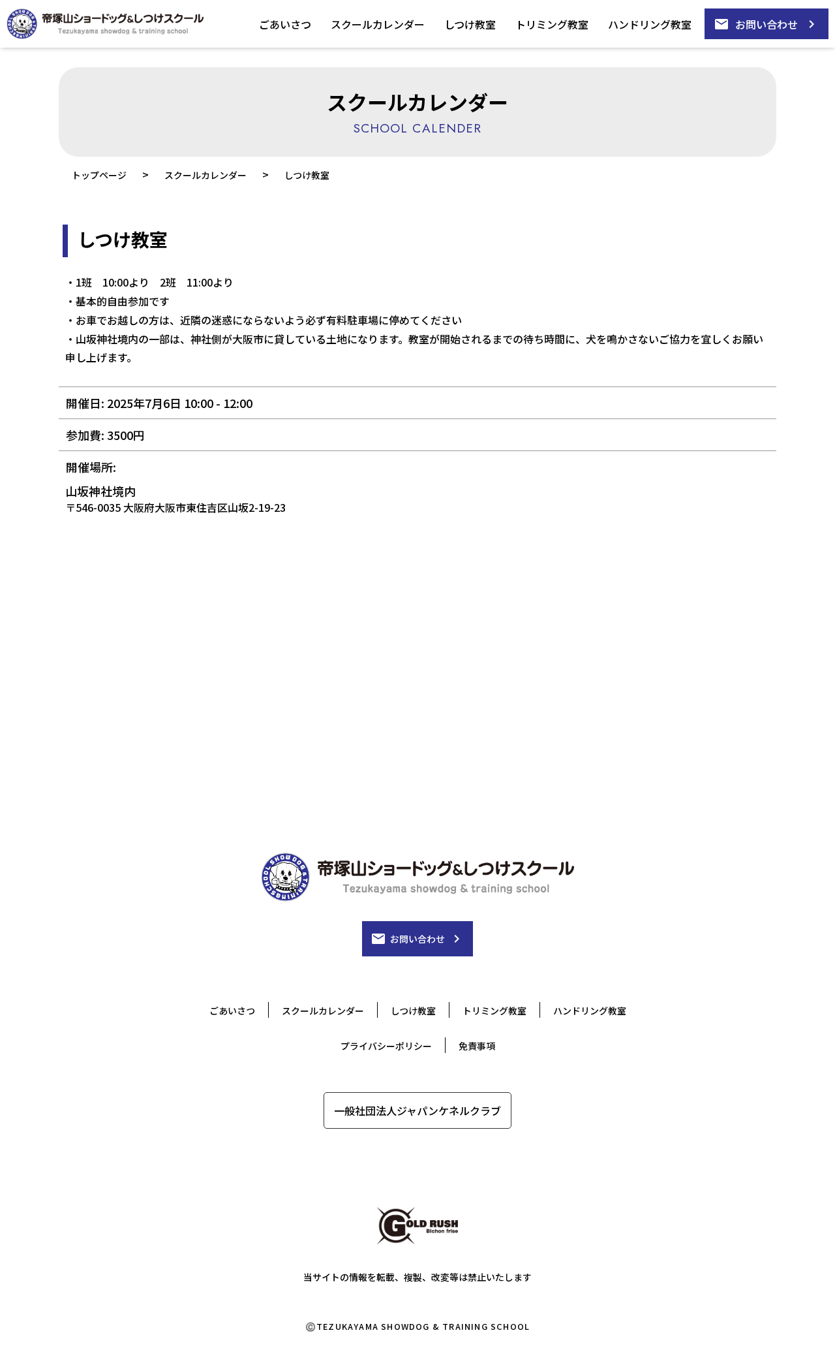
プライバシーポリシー (386, 1045)
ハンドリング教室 (649, 24)
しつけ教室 (470, 24)
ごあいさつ (285, 24)
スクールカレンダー (378, 24)
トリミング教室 (551, 24)
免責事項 (477, 1045)
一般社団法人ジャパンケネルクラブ (417, 1110)
